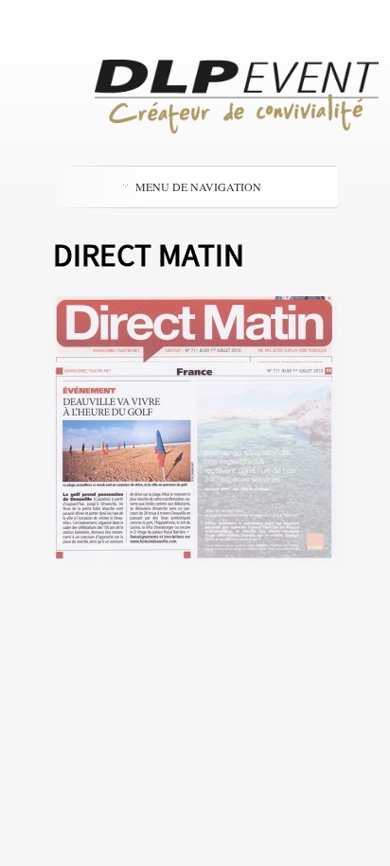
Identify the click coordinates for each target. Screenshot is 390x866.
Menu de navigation (198, 186)
